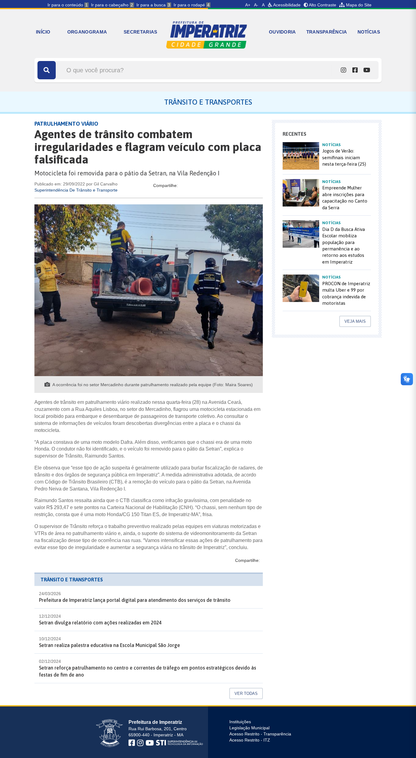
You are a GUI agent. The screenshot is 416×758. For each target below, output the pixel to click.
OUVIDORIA (282, 31)
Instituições (240, 721)
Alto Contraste (322, 4)
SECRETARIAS (140, 31)
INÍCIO (43, 31)
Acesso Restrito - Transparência (260, 733)
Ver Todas (246, 693)
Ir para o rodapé (192, 4)
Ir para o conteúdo (68, 4)
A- (256, 4)
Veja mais (355, 321)
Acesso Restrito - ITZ (249, 740)
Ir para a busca (153, 4)
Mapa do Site (358, 4)
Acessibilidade (286, 4)
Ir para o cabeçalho (112, 4)
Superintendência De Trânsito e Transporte (76, 190)
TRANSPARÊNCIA (326, 31)
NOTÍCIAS (369, 31)
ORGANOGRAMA (87, 31)
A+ (247, 4)
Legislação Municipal (249, 727)
